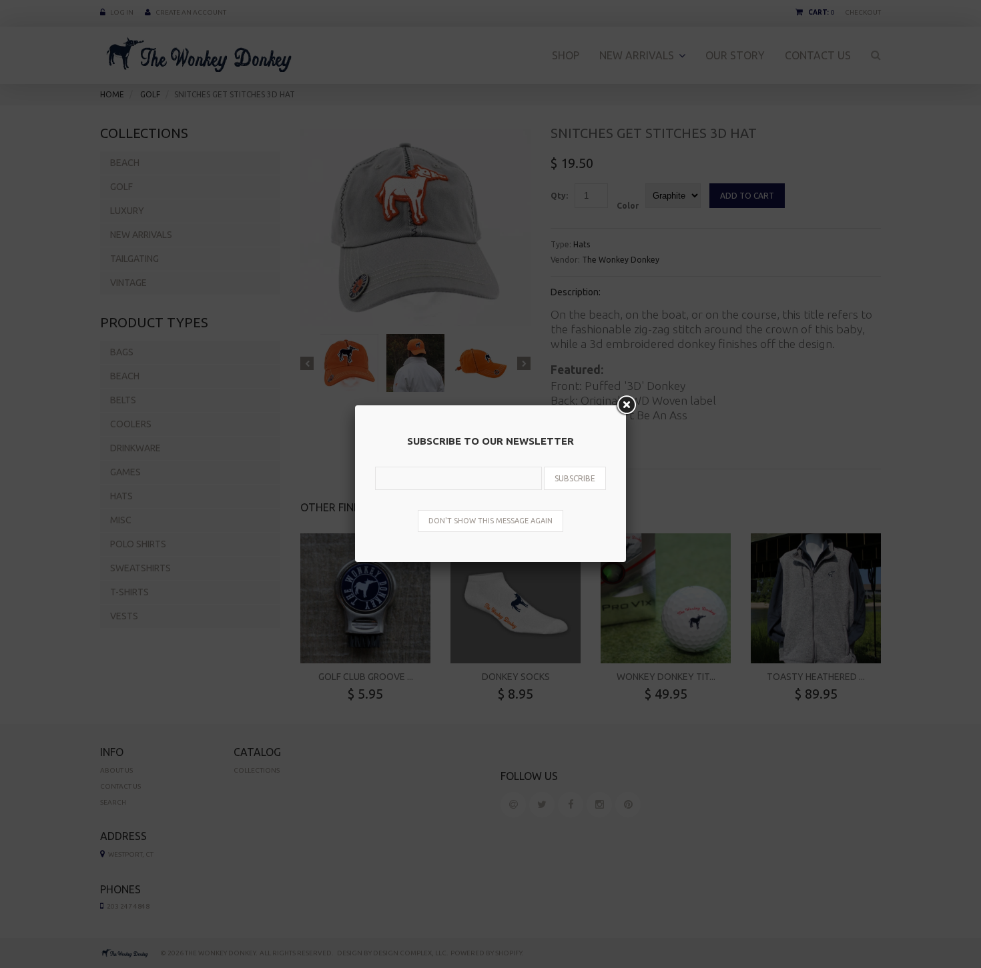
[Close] (626, 405)
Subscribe (575, 478)
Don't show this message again (490, 521)
